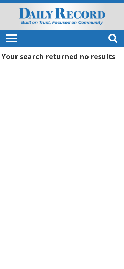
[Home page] (62, 16)
